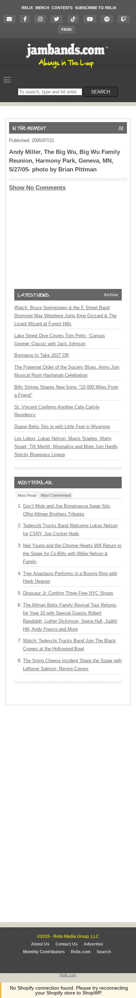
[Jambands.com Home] (68, 68)
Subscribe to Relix (95, 8)
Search (104, 951)
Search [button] (100, 91)
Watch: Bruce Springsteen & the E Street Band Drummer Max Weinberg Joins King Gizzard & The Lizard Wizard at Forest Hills (65, 315)
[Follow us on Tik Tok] (75, 19)
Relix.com (81, 951)
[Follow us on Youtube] (91, 19)
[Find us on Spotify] (108, 19)
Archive (111, 295)
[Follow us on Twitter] (58, 19)
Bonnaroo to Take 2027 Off (41, 355)
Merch (42, 8)
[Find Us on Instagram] (42, 19)
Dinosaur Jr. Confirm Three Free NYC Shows (68, 593)
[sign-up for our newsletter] (11, 19)
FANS (66, 29)
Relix (27, 8)
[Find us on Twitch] (125, 19)
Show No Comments (37, 187)
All (121, 128)
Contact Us (66, 944)
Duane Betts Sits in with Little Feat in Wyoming (62, 426)
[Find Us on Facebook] (26, 19)
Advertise (93, 944)
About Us (40, 944)
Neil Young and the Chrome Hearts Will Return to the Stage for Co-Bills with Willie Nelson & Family (72, 553)
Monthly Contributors (44, 951)
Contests (62, 8)
